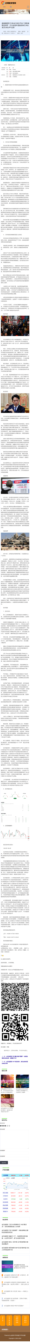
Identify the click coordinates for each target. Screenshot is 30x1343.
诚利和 (2, 1318)
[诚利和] (9, 3)
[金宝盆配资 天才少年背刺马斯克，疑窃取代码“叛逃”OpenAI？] (7, 1100)
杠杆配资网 (9, 1320)
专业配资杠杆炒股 (17, 1319)
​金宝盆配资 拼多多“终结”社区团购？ (14, 1306)
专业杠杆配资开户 (25, 1319)
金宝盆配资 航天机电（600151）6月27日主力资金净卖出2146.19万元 (21, 1266)
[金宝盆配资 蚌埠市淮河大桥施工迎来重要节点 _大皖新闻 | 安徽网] (22, 1081)
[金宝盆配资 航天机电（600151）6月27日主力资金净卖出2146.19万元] (7, 1266)
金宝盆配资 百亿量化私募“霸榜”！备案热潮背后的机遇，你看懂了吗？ (15, 1057)
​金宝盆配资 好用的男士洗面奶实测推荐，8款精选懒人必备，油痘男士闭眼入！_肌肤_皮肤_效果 (15, 1284)
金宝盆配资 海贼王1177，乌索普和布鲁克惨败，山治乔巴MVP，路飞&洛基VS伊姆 (15, 1237)
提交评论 (4, 1163)
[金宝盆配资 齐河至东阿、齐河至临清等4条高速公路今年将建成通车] (7, 1081)
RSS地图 (17, 1335)
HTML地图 (23, 1335)
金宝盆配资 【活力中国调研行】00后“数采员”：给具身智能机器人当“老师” (14, 1225)
